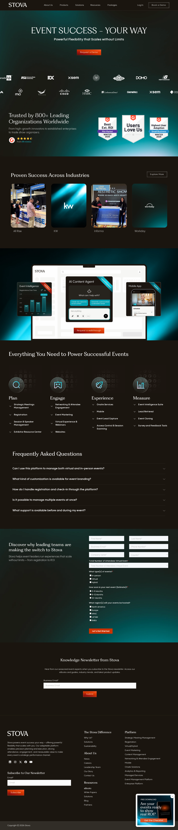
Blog (86, 801)
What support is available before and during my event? (49, 510)
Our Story (88, 771)
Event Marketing (64, 415)
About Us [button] (48, 5)
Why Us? (88, 738)
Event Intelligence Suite (150, 405)
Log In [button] (140, 5)
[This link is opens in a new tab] (18, 5)
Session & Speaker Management (24, 423)
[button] (89, 468)
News (87, 759)
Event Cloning (145, 419)
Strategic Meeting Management (140, 738)
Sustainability (90, 746)
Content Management (135, 754)
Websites (60, 432)
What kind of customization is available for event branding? (52, 479)
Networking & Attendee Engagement (68, 406)
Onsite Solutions (132, 767)
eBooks (87, 788)
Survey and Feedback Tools (152, 426)
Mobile (100, 412)
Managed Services (134, 775)
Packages (112, 5)
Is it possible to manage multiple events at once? (45, 499)
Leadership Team (92, 767)
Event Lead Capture (107, 419)
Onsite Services (105, 405)
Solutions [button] (79, 5)
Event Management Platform (138, 779)
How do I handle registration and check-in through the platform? (55, 489)
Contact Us (89, 776)
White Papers (90, 792)
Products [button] (64, 5)
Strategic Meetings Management (24, 406)
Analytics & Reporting (135, 771)
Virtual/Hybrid (131, 746)
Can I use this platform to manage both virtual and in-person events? (58, 468)
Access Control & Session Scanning (110, 427)
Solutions (88, 742)
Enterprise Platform (134, 784)
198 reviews (26, 142)
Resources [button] (95, 5)
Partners (88, 805)
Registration (20, 415)
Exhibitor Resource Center (28, 432)
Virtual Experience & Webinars (66, 423)
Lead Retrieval (146, 412)
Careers (87, 763)
